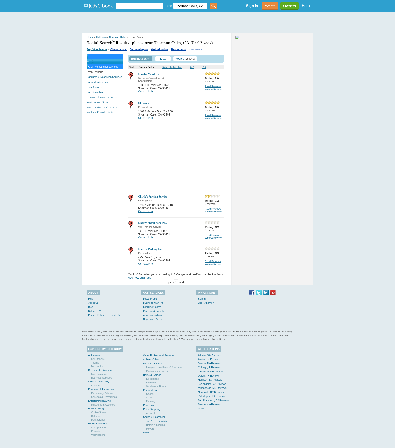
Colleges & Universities (104, 396)
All (88, 61)
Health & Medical (97, 423)
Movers (150, 428)
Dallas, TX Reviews (209, 375)
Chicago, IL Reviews (209, 367)
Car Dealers (98, 359)
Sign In (202, 298)
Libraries (96, 385)
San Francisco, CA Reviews (213, 400)
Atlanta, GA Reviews (209, 355)
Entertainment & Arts (99, 400)
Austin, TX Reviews (209, 359)
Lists (163, 58)
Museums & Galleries (103, 404)
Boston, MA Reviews (209, 363)
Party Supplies (95, 92)
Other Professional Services (102, 66)
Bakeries (96, 416)
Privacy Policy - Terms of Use (104, 315)
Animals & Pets (151, 359)
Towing (95, 362)
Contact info (145, 91)
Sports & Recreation (154, 417)
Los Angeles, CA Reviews (212, 383)
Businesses (139, 58)
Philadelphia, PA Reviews (211, 396)
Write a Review (213, 89)
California (101, 37)
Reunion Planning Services (102, 97)
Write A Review (206, 302)
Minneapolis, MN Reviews (212, 388)
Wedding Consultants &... (101, 112)
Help (306, 6)
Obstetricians (118, 49)
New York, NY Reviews (211, 392)
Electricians (152, 378)
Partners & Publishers (155, 311)
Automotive (94, 355)
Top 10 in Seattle (97, 49)
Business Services (101, 377)
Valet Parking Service (98, 102)
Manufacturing (99, 374)
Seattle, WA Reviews (209, 404)
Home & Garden (152, 375)
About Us (93, 302)
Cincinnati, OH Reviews (211, 371)
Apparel (150, 413)
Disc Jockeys (94, 87)
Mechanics (97, 366)
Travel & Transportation (156, 421)
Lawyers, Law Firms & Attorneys (164, 367)
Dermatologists (139, 49)
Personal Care (151, 390)
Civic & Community (98, 381)
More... (147, 432)
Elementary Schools (102, 393)
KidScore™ (94, 311)
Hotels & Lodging (155, 425)
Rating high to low (172, 67)
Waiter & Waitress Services (102, 107)
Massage (151, 401)
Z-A (204, 67)
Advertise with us (152, 315)
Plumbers (151, 382)
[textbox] (139, 6)
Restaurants (178, 49)
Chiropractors (99, 427)
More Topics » (195, 49)
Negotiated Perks (152, 319)
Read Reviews (213, 86)
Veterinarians (98, 434)
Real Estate (149, 405)
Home (90, 37)
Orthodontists (159, 49)
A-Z (192, 67)
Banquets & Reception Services (104, 77)
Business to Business (100, 370)
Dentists (95, 431)
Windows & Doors (156, 386)
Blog (90, 307)
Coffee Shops (98, 412)
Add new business (139, 277)
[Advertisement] (197, 23)
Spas (149, 397)
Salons (150, 394)
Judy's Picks (146, 67)
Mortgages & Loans (157, 371)
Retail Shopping (151, 409)
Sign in (252, 6)
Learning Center (152, 307)
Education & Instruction (101, 389)
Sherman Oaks (117, 37)
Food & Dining (96, 408)
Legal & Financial (152, 363)
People (179, 58)
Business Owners (153, 302)
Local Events (150, 298)
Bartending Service (97, 82)
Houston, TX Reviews (210, 379)
